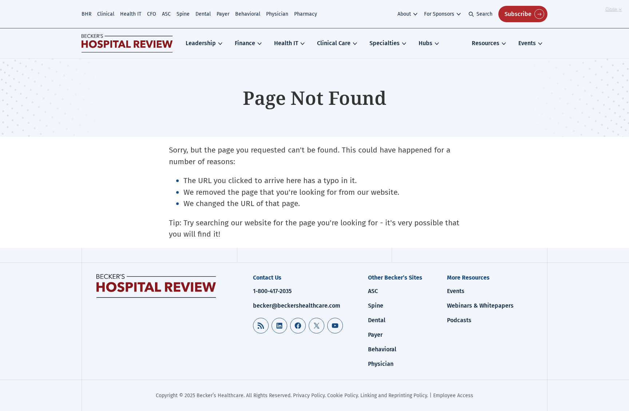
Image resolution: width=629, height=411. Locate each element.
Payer (223, 14)
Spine (183, 14)
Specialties (384, 43)
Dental (203, 14)
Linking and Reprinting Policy (393, 395)
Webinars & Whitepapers (480, 305)
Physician (277, 14)
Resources (485, 43)
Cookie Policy (342, 395)
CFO (151, 14)
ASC (166, 14)
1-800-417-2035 (272, 291)
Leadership (201, 43)
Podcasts (459, 320)
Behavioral (247, 14)
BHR (86, 14)
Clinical (105, 14)
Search (484, 14)
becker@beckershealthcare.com (296, 305)
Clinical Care (334, 43)
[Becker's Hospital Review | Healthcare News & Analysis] (127, 43)
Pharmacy (305, 14)
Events (527, 43)
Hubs (425, 43)
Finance (245, 43)
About (404, 14)
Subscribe (518, 14)
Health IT (130, 14)
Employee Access (453, 395)
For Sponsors (439, 14)
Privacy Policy (309, 395)
